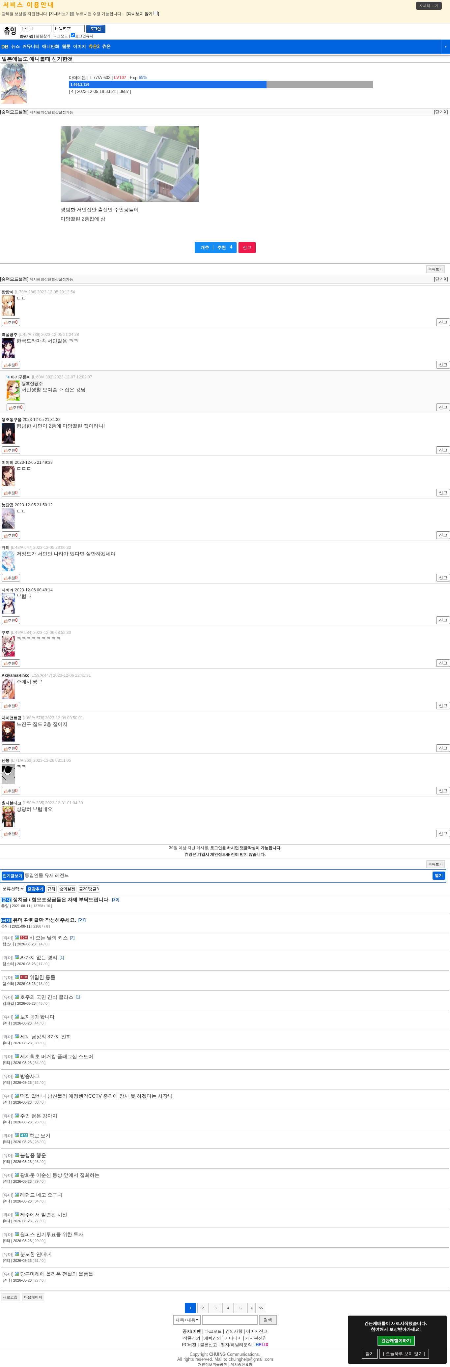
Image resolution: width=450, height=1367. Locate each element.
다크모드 (60, 36)
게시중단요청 (241, 1364)
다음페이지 (33, 1297)
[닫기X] (441, 111)
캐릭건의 (212, 1338)
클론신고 (208, 1344)
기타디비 (233, 1338)
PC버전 (189, 1344)
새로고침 (10, 1297)
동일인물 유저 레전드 (47, 875)
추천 (221, 247)
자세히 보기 (428, 6)
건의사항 (233, 1331)
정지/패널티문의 (236, 1344)
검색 (268, 1319)
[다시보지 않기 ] (143, 14)
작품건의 (191, 1338)
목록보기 (435, 269)
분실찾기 (43, 36)
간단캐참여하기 (396, 1340)
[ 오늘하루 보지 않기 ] (404, 1353)
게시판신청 (256, 1338)
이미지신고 (256, 1331)
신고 (247, 247)
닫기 (369, 1353)
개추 (205, 247)
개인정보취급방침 (212, 1364)
